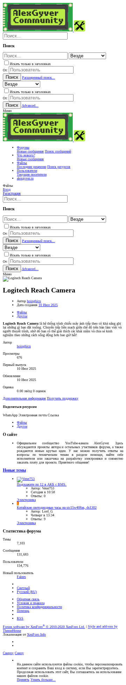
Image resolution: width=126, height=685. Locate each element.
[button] (7, 111)
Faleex (21, 577)
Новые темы (14, 470)
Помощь (23, 611)
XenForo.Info (36, 634)
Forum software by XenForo (44, 627)
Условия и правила (30, 603)
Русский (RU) (27, 592)
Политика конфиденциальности (39, 607)
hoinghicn (34, 301)
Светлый (23, 588)
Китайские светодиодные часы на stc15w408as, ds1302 (57, 507)
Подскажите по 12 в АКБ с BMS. (41, 484)
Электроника (26, 500)
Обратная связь (28, 599)
